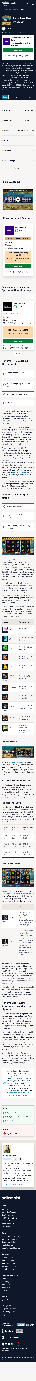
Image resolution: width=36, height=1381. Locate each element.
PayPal (4, 1279)
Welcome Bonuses (9, 1263)
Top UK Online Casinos (10, 1236)
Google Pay (6, 1287)
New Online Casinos (9, 1242)
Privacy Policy (7, 1306)
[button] (28, 4)
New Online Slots (8, 1215)
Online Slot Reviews (9, 1212)
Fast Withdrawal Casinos (11, 1248)
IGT (10, 1078)
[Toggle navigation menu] (33, 3)
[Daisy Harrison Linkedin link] (20, 1159)
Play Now (18, 50)
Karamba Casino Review (11, 314)
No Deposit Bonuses (9, 1266)
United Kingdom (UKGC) (15, 248)
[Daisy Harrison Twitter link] (15, 1159)
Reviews (15, 9)
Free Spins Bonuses (9, 1260)
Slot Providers (7, 1221)
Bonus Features (17, 97)
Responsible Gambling (10, 1309)
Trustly (4, 1290)
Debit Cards (6, 1284)
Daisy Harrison (10, 32)
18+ (10, 346)
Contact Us (6, 1303)
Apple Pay (5, 1282)
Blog (3, 1314)
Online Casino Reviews (10, 1239)
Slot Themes (6, 1227)
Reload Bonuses (8, 1269)
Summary (30, 97)
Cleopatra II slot (22, 1078)
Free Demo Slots (8, 1224)
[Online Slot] (10, 3)
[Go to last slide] (28, 297)
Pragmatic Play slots (15, 762)
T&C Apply (7, 55)
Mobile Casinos (7, 1245)
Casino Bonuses (8, 1257)
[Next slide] (32, 297)
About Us (5, 1300)
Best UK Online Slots (9, 1218)
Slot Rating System (9, 1312)
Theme (5, 97)
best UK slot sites (19, 472)
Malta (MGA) (10, 323)
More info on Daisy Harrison (13, 1184)
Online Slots (8, 9)
